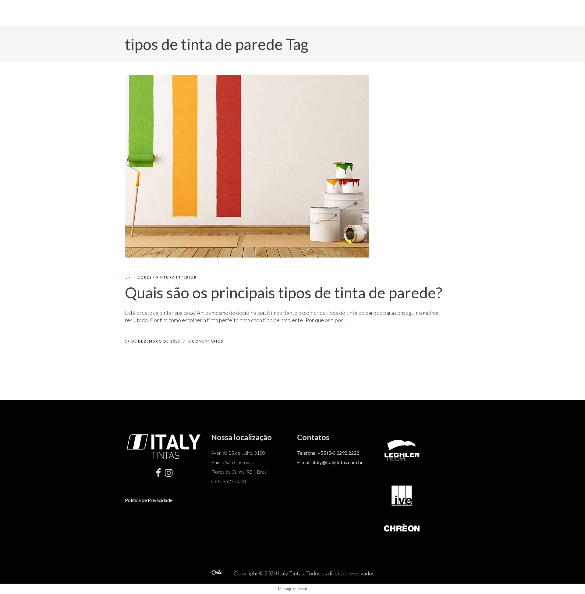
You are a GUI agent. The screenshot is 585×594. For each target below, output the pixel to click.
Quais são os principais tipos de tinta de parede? (283, 292)
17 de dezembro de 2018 (153, 341)
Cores (144, 277)
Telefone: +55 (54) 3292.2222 (328, 453)
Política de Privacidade (148, 500)
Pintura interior (176, 277)
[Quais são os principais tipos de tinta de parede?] (247, 166)
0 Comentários (206, 341)
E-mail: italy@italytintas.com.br (330, 462)
